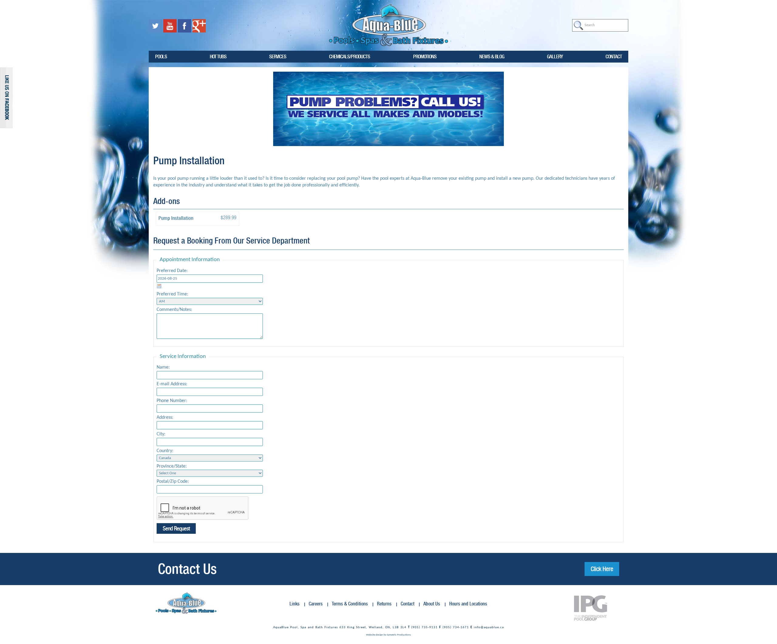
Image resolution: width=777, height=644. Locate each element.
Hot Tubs (218, 56)
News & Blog (491, 56)
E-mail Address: (172, 384)
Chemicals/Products (349, 56)
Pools (161, 56)
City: (161, 434)
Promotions (424, 56)
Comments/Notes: (174, 309)
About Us (431, 604)
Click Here (602, 569)
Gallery (555, 56)
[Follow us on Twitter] (156, 25)
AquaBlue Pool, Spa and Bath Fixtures (305, 627)
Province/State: (172, 466)
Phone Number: (172, 400)
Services (277, 56)
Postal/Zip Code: (173, 481)
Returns (384, 604)
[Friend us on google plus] (199, 25)
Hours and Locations (468, 604)
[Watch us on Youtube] (170, 25)
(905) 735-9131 (424, 627)
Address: (165, 417)
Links (295, 604)
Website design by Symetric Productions (388, 634)
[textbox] (600, 25)
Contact (614, 56)
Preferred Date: (172, 270)
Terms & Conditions (350, 604)
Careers (316, 604)
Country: (165, 450)
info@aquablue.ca (489, 627)
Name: (163, 367)
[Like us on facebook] (185, 25)
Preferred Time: (172, 294)
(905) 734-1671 (456, 627)
